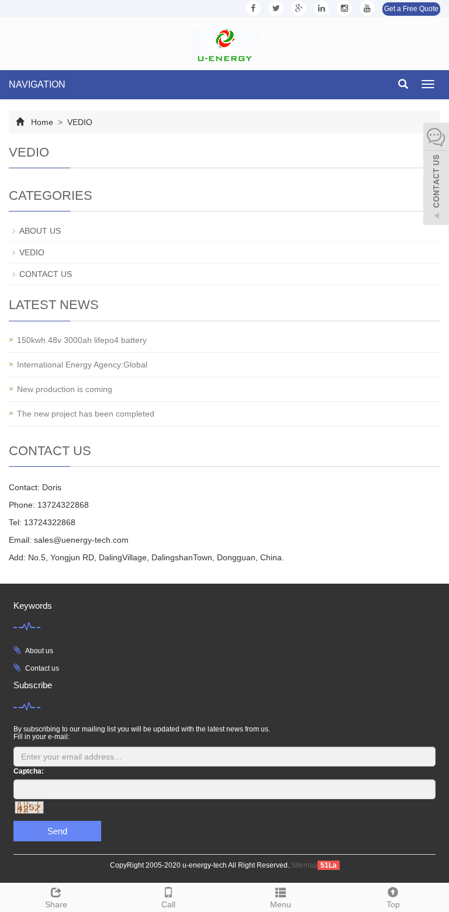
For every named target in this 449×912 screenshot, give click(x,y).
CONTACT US (45, 274)
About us (39, 651)
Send (57, 831)
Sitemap (304, 865)
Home (42, 122)
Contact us (42, 668)
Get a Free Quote (411, 9)
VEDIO (78, 122)
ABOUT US (40, 230)
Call (168, 904)
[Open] (436, 175)
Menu (280, 904)
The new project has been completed (85, 413)
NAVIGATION (37, 84)
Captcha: (28, 771)
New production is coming (64, 389)
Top (393, 904)
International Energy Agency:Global (82, 364)
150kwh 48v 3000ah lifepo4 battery (82, 340)
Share (56, 904)
